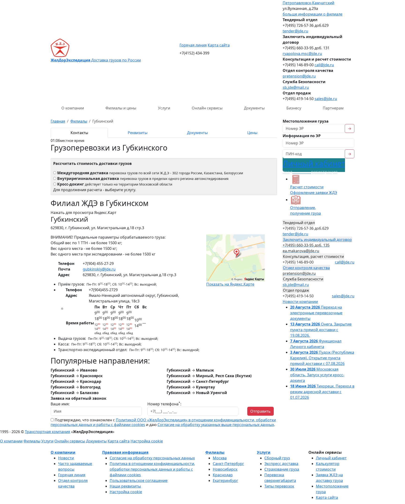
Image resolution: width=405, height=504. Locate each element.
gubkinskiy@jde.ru (99, 269)
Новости (66, 458)
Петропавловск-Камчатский (308, 2)
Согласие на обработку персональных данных (152, 458)
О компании (72, 108)
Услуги (164, 108)
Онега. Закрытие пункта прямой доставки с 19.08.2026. (321, 330)
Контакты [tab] (79, 132)
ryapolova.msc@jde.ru (302, 53)
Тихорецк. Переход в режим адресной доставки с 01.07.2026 (322, 392)
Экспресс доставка (281, 463)
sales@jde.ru (326, 98)
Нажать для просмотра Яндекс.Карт (83, 212)
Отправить (260, 411)
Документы (254, 108)
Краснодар (223, 474)
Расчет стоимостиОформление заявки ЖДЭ (313, 189)
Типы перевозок (279, 486)
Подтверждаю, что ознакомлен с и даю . (163, 422)
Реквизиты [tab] (137, 132)
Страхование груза (281, 469)
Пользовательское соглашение (139, 480)
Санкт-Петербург (228, 463)
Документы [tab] (197, 132)
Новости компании (300, 301)
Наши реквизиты (125, 486)
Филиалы (31, 441)
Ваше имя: (60, 404)
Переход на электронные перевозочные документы (316, 313)
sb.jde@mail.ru (296, 87)
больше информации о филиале (312, 14)
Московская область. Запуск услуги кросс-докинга (317, 375)
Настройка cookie (147, 441)
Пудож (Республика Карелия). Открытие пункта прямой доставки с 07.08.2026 (322, 358)
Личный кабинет (314, 166)
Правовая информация (125, 452)
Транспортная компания (47, 431)
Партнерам (333, 108)
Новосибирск (225, 469)
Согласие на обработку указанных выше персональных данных (216, 424)
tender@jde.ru (295, 31)
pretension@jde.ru (299, 76)
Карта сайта (219, 45)
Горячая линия (193, 45)
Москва (220, 458)
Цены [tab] (252, 132)
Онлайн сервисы (207, 108)
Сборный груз (277, 458)
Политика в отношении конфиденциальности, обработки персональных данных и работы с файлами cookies (152, 469)
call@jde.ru (324, 64)
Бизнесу (293, 108)
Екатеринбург (225, 480)
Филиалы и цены (120, 108)
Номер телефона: (164, 404)
